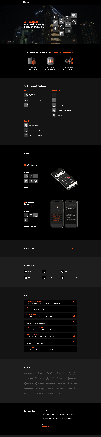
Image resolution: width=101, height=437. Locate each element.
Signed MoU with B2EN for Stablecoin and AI (38, 310)
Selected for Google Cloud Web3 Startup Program (40, 330)
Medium (30, 271)
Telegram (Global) (32, 277)
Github (66, 271)
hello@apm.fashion (45, 426)
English (74, 248)
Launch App (27, 226)
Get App (26, 187)
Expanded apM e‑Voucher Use (34, 343)
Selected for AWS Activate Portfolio (36, 323)
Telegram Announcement (71, 277)
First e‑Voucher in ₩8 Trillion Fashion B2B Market (40, 349)
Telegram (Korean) (51, 277)
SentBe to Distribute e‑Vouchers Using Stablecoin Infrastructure (44, 316)
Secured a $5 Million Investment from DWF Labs (40, 336)
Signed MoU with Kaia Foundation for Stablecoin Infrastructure (44, 303)
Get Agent (33, 226)
